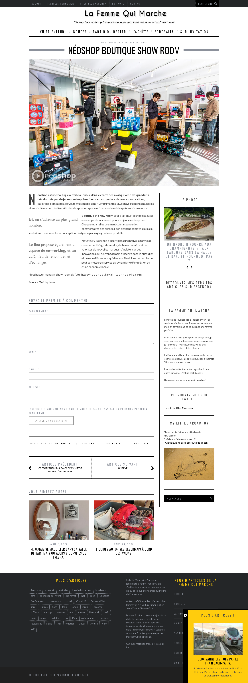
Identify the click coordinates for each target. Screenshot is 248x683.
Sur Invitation (194, 31)
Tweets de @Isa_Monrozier (178, 408)
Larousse (97, 606)
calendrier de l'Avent (50, 595)
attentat (49, 590)
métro (81, 612)
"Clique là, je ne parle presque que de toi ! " (187, 442)
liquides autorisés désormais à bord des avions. (124, 551)
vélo (104, 623)
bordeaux (100, 590)
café (33, 595)
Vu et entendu (53, 31)
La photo (180, 613)
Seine (49, 623)
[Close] (185, 615)
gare (33, 606)
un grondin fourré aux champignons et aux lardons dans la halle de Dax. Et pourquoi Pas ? (189, 252)
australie (63, 590)
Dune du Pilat (98, 601)
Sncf (58, 623)
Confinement (37, 601)
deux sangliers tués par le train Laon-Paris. (218, 661)
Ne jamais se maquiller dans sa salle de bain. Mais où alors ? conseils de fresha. (59, 553)
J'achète (179, 603)
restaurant (36, 623)
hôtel (55, 606)
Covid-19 (81, 601)
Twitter (88, 443)
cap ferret (71, 595)
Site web (34, 387)
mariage (48, 612)
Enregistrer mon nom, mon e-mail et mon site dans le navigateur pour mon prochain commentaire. (88, 411)
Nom (32, 351)
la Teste (35, 612)
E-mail (34, 369)
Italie (64, 606)
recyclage (104, 618)
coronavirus (55, 601)
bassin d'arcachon (81, 590)
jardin (85, 606)
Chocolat (104, 595)
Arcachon (36, 590)
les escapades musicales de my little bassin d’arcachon (60, 467)
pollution (55, 618)
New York (94, 612)
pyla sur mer (87, 618)
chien (92, 595)
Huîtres (44, 606)
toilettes (69, 623)
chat (82, 595)
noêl (106, 612)
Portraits (164, 31)
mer (72, 612)
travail (82, 623)
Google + (141, 443)
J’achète (140, 31)
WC (33, 629)
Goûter (80, 31)
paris (33, 618)
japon (75, 606)
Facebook (63, 443)
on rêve (122, 465)
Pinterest (113, 443)
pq (66, 618)
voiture (94, 623)
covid (69, 601)
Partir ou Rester (109, 31)
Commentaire (38, 311)
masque (61, 612)
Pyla (74, 618)
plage (43, 618)
